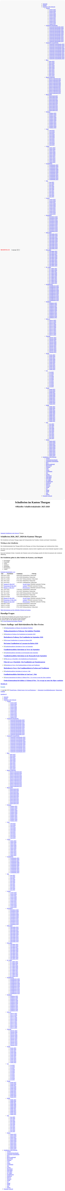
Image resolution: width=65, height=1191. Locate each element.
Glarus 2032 (52, 157)
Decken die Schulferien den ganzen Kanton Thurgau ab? (16, 616)
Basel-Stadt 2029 (53, 101)
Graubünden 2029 (53, 170)
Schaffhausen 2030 (54, 293)
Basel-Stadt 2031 (53, 104)
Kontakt (3, 687)
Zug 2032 (51, 434)
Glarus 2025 (52, 147)
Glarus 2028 (52, 152)
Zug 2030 (51, 431)
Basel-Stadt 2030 (53, 103)
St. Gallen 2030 (53, 275)
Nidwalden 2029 (53, 239)
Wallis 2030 (52, 414)
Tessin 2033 (52, 366)
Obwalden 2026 (53, 252)
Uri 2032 (51, 382)
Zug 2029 (51, 429)
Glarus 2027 (52, 150)
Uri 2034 (51, 385)
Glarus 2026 (52, 149)
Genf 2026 (52, 132)
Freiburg (48, 111)
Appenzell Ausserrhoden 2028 (56, 48)
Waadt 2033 (52, 401)
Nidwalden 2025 (53, 234)
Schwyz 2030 (52, 327)
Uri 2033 (51, 383)
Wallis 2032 (52, 416)
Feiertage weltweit (47, 496)
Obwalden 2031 (53, 260)
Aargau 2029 (52, 15)
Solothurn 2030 (53, 310)
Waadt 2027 (52, 392)
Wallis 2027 (52, 409)
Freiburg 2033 (52, 124)
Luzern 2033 (52, 211)
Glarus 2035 (52, 162)
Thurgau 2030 (52, 345)
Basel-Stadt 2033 (53, 107)
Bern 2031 (51, 70)
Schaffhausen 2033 (54, 297)
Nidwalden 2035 (53, 248)
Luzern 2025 (52, 199)
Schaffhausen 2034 (54, 298)
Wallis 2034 (52, 419)
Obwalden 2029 (53, 257)
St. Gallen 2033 (53, 280)
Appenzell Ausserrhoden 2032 (56, 54)
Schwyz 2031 (52, 329)
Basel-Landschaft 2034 (55, 91)
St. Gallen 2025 (53, 268)
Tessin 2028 (52, 359)
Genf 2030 (52, 137)
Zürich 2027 (52, 444)
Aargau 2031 (52, 18)
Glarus (47, 146)
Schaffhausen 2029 (54, 291)
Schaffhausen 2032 (54, 296)
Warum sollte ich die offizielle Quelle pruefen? (13, 619)
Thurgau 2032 (52, 347)
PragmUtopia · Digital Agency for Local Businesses (23, 690)
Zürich (47, 439)
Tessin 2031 (52, 363)
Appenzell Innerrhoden (52, 25)
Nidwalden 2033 (53, 245)
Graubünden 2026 (53, 166)
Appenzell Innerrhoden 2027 (56, 29)
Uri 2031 (51, 380)
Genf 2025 (52, 130)
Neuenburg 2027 (53, 219)
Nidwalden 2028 (53, 238)
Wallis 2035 (52, 421)
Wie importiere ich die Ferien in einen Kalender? (14, 618)
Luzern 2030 (52, 206)
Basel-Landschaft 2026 (55, 80)
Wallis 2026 (52, 408)
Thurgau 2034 (52, 350)
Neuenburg (49, 215)
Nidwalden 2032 (53, 244)
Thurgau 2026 (52, 339)
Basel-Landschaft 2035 (55, 93)
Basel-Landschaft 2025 (55, 78)
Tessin (47, 353)
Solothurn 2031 (53, 311)
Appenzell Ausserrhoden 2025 (56, 44)
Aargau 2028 (52, 14)
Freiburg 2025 (52, 113)
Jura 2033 (51, 193)
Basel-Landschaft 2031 (55, 87)
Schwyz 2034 (52, 333)
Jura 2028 (51, 186)
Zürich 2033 (52, 452)
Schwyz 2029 (52, 326)
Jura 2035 (51, 196)
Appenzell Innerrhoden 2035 (56, 41)
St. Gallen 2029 (53, 274)
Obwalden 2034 (53, 264)
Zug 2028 (51, 428)
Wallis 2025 (52, 406)
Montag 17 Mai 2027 (9, 587)
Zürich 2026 (52, 442)
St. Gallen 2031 (53, 277)
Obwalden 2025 (53, 251)
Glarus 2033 (52, 159)
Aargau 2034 (52, 22)
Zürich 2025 (52, 441)
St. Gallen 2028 (53, 273)
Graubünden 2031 (53, 173)
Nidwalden (49, 232)
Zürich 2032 (52, 451)
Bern (47, 60)
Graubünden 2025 (53, 165)
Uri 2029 (51, 378)
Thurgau (48, 336)
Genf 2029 (52, 136)
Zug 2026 (51, 425)
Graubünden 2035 (53, 179)
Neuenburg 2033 (53, 228)
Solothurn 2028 (53, 307)
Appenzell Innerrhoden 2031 (56, 35)
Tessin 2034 (52, 368)
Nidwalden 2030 (53, 241)
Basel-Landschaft (50, 77)
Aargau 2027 (52, 12)
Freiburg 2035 (52, 127)
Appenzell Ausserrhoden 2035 (56, 58)
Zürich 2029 (52, 447)
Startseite (45, 4)
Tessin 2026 (52, 356)
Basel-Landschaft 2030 (55, 86)
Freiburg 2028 (52, 117)
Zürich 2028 (52, 445)
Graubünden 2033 (53, 176)
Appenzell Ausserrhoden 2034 (56, 57)
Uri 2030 (51, 379)
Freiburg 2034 (52, 126)
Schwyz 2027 (52, 323)
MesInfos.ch (4, 684)
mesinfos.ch (5, 250)
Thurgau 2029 (52, 343)
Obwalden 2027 (53, 254)
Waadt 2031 (52, 398)
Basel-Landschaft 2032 (55, 88)
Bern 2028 (51, 65)
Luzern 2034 (52, 212)
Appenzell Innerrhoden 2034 (56, 40)
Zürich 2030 (52, 448)
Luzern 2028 (52, 204)
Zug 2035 (51, 438)
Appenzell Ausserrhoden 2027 (56, 47)
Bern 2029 (51, 67)
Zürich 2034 (52, 454)
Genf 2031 (52, 139)
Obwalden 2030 (53, 258)
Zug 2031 (51, 432)
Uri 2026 (51, 373)
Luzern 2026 (52, 201)
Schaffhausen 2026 (54, 287)
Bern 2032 (51, 71)
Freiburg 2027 (52, 116)
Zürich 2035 (52, 455)
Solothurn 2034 (53, 316)
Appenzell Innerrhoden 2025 (56, 27)
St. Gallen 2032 (53, 278)
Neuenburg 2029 (53, 222)
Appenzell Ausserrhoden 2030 (56, 51)
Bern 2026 (51, 63)
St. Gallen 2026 (53, 270)
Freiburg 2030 (52, 120)
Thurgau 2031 (52, 346)
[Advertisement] (32, 520)
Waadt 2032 (52, 399)
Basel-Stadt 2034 (53, 109)
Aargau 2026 (52, 11)
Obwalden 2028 (53, 255)
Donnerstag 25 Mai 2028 (10, 600)
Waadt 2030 (52, 396)
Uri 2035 (51, 386)
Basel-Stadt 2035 (53, 110)
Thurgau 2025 (52, 337)
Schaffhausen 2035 (54, 300)
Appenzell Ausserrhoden (52, 42)
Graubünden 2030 (53, 172)
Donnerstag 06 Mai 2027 (10, 586)
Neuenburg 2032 (53, 227)
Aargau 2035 (52, 24)
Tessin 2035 (52, 369)
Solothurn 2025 (53, 303)
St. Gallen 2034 (53, 281)
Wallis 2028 (52, 411)
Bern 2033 (51, 73)
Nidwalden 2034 (53, 247)
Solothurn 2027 (53, 306)
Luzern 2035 (52, 214)
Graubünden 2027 (53, 168)
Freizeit (45, 5)
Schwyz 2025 (52, 320)
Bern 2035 (51, 75)
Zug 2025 (51, 424)
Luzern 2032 (52, 209)
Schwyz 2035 (52, 334)
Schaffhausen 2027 (54, 288)
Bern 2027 (51, 64)
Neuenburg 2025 (53, 216)
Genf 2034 (52, 143)
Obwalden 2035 (53, 265)
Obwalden (48, 250)
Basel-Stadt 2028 (53, 100)
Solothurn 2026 (53, 304)
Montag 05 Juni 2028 (9, 601)
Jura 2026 (51, 183)
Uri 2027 (51, 375)
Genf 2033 (52, 142)
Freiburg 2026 (52, 114)
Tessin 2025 (52, 355)
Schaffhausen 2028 (54, 290)
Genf (47, 129)
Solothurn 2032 (53, 313)
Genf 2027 (52, 133)
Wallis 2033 (52, 418)
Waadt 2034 (52, 402)
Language (14, 250)
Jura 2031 (51, 191)
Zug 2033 (51, 435)
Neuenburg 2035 (53, 231)
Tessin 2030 (52, 362)
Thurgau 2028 (52, 342)
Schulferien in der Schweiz (49, 457)
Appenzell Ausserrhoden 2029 (56, 50)
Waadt (47, 388)
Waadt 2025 (52, 389)
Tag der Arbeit (26, 584)
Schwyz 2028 (52, 324)
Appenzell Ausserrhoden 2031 (56, 52)
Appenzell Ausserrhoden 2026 (56, 45)
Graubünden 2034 (53, 178)
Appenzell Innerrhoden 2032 (56, 37)
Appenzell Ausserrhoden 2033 (56, 55)
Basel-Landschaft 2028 (55, 83)
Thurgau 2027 (52, 340)
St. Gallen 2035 (53, 283)
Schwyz (48, 319)
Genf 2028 (52, 134)
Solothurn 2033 (53, 314)
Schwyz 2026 (52, 321)
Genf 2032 (52, 140)
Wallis (47, 405)
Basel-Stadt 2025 (53, 96)
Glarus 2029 (52, 153)
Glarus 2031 (52, 156)
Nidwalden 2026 (53, 235)
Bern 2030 (51, 68)
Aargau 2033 (52, 21)
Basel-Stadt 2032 (53, 106)
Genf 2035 (52, 145)
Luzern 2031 (52, 208)
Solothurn (48, 301)
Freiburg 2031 (52, 122)
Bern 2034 (51, 74)
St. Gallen (48, 267)
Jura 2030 (51, 189)
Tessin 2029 (52, 360)
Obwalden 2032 (53, 261)
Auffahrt (25, 586)
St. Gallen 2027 (53, 271)
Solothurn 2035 (53, 317)
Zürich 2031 (52, 450)
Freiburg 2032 (52, 123)
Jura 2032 (51, 192)
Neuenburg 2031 (53, 225)
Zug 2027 (51, 427)
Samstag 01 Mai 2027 (9, 584)
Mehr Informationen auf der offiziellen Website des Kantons (16, 610)
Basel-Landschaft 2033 (55, 90)
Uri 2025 (51, 372)
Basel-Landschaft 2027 (55, 81)
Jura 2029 (51, 188)
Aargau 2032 (52, 19)
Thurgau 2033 (52, 349)
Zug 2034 (51, 437)
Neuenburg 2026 (53, 218)
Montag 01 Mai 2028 (9, 598)
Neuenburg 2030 (53, 224)
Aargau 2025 (52, 9)
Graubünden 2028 (53, 169)
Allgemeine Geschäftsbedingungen (46, 690)
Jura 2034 (51, 195)
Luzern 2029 (52, 205)
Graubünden (49, 163)
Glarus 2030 (52, 155)
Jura (47, 181)
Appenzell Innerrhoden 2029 (56, 32)
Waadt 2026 (52, 391)
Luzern (48, 198)
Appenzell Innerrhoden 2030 (56, 34)
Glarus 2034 (52, 160)
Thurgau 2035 (52, 352)
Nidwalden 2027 (53, 237)
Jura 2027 (51, 185)
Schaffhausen (49, 284)
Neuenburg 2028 (53, 221)
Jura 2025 (51, 182)
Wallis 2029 (52, 412)
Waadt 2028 (52, 393)
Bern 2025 (51, 61)
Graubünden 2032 (53, 175)
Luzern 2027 (52, 202)
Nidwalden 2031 (53, 242)
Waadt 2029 (52, 395)
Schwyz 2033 (52, 332)
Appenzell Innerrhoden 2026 (56, 28)
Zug (47, 422)
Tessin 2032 (52, 365)
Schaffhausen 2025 (54, 286)
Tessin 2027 (52, 357)
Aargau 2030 (52, 17)
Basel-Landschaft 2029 (55, 84)
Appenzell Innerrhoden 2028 (56, 31)
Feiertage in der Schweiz (49, 6)
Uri (47, 370)
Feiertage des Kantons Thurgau (14, 621)
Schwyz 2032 (52, 330)
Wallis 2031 (52, 415)
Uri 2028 (51, 376)
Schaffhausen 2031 (54, 294)
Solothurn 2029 (53, 309)
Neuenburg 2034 (53, 229)
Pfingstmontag (26, 587)
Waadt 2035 (52, 403)
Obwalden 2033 (53, 263)
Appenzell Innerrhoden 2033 (56, 38)
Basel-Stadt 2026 (53, 97)
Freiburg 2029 (52, 119)
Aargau (48, 8)
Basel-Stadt (49, 94)
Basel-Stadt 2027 (53, 99)
